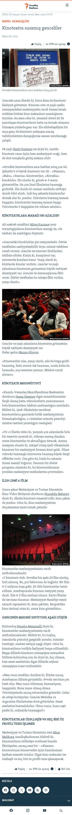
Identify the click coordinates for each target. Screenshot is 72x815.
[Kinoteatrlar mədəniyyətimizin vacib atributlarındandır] (36, 564)
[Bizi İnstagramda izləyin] (27, 810)
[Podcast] (45, 790)
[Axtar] (61, 810)
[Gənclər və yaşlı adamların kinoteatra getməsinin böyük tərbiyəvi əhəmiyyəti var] (36, 339)
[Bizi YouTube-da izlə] (44, 810)
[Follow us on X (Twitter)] (21, 790)
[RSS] (37, 790)
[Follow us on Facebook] (5, 790)
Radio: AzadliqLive (15, 21)
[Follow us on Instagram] (13, 790)
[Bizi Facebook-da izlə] (11, 810)
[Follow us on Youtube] (29, 790)
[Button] (36, 44)
